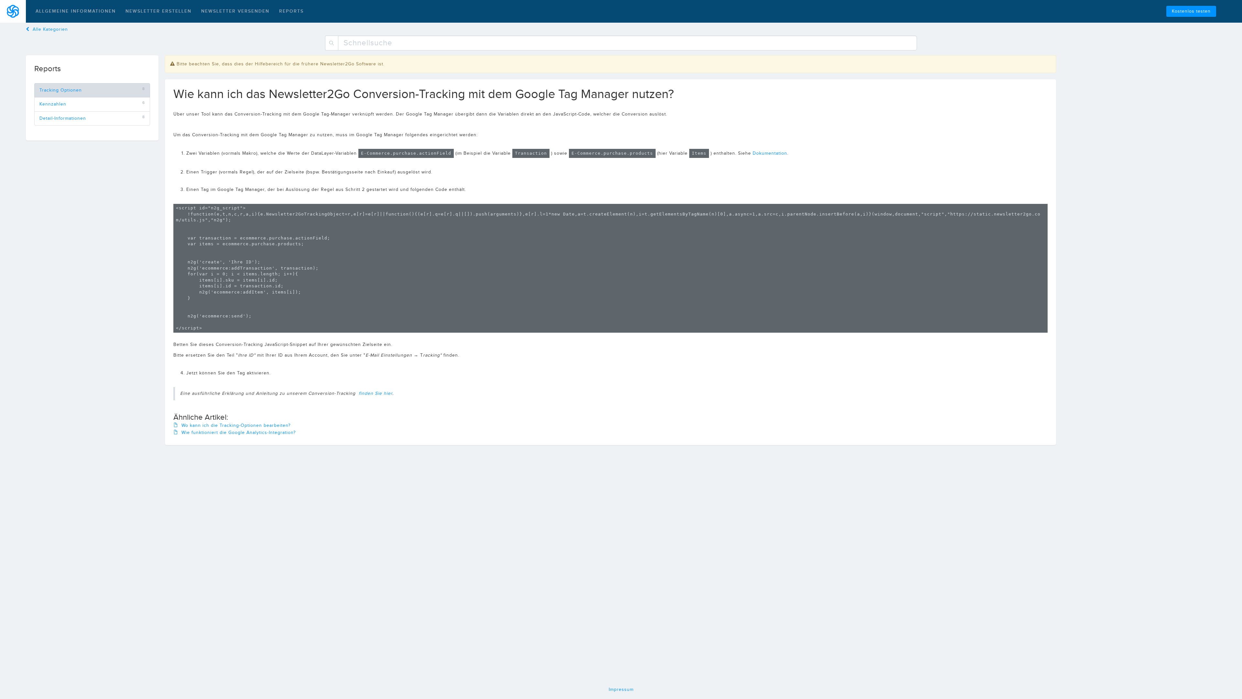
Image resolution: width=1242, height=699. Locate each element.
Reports (291, 11)
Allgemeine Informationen (76, 11)
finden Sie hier (375, 393)
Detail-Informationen (62, 118)
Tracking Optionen (60, 90)
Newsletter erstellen (158, 11)
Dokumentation (770, 153)
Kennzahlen (52, 104)
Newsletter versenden (235, 11)
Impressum (621, 689)
